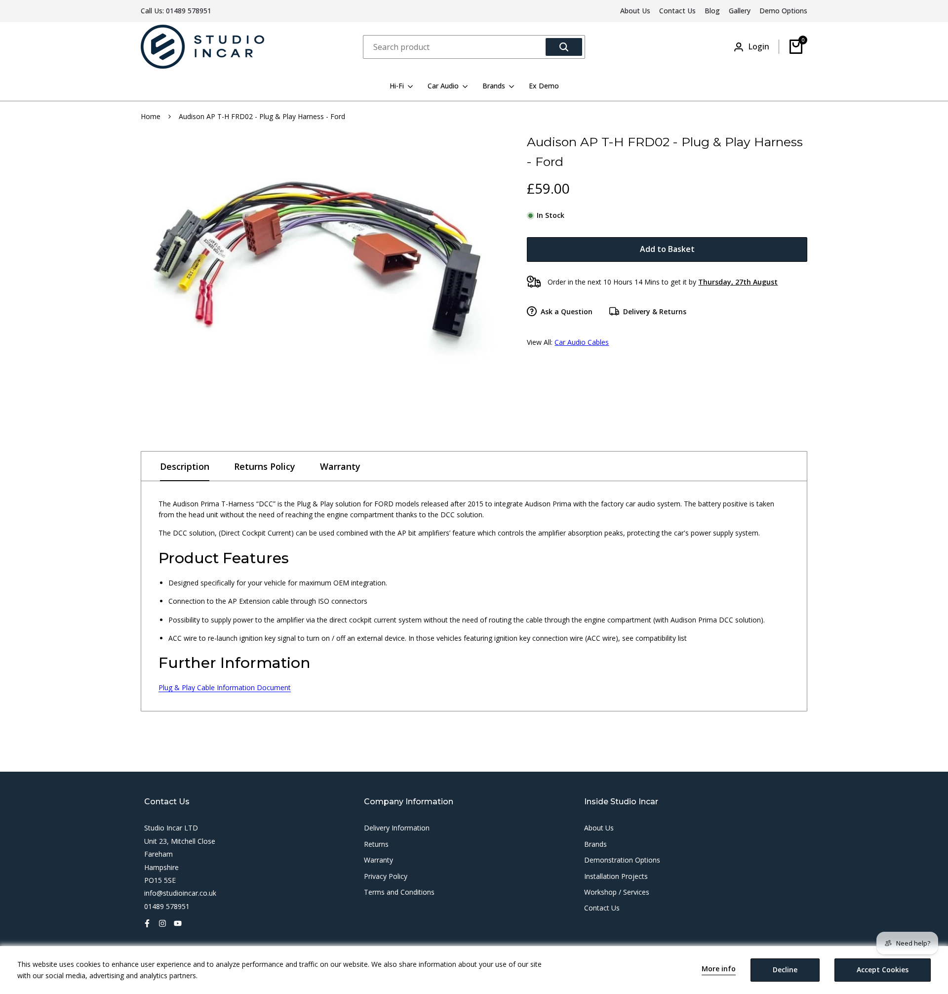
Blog (712, 10)
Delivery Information (397, 827)
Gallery (739, 10)
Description (184, 466)
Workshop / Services (616, 892)
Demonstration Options (622, 860)
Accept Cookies (882, 969)
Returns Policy (264, 466)
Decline (785, 969)
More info (719, 969)
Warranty (340, 466)
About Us (635, 10)
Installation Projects (616, 876)
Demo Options (783, 10)
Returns (376, 844)
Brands (595, 844)
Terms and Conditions (399, 892)
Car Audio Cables (581, 342)
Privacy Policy (385, 876)
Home (150, 116)
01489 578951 (188, 10)
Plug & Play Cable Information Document (224, 687)
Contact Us (677, 10)
